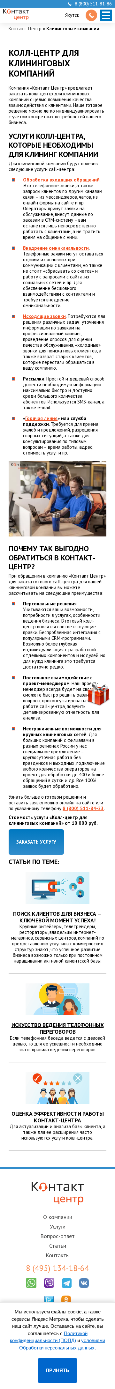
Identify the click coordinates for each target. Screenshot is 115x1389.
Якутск (72, 15)
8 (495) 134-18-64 (57, 1268)
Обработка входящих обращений (61, 180)
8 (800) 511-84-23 (83, 808)
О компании (57, 1217)
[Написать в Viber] (49, 1289)
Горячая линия (41, 418)
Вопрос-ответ (57, 1236)
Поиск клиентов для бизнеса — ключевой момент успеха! (57, 917)
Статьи (57, 1245)
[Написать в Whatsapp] (31, 1289)
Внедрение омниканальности (56, 248)
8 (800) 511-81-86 (93, 4)
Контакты (58, 1255)
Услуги (57, 1226)
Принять (57, 1370)
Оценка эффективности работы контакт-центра (58, 1117)
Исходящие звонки (44, 316)
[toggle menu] (106, 15)
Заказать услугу (36, 842)
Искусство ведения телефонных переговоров (58, 1028)
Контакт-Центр (25, 29)
